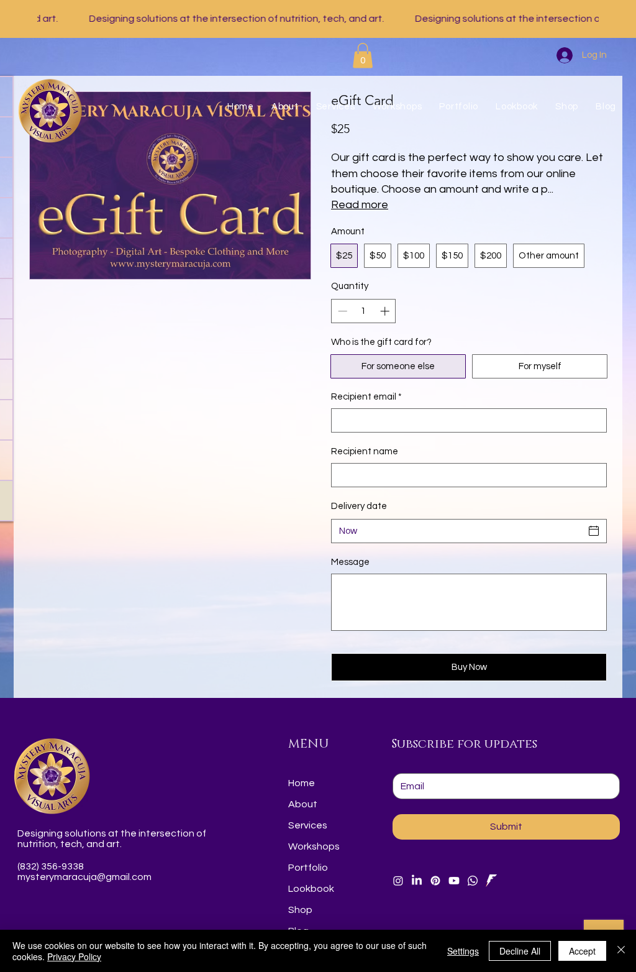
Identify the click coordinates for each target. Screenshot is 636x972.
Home (301, 783)
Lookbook (311, 889)
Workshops (314, 846)
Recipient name (364, 451)
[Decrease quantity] (341, 311)
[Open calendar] (593, 530)
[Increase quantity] (386, 311)
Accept (582, 951)
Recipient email (366, 396)
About (302, 804)
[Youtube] (454, 880)
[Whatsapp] (472, 880)
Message (350, 562)
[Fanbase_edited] (491, 880)
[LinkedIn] (417, 880)
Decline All (519, 951)
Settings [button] (463, 951)
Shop (300, 910)
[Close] (621, 951)
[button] (362, 55)
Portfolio (308, 868)
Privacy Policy (74, 956)
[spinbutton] (364, 311)
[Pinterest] (435, 880)
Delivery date (359, 506)
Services (307, 825)
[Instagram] (398, 880)
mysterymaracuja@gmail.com (84, 877)
